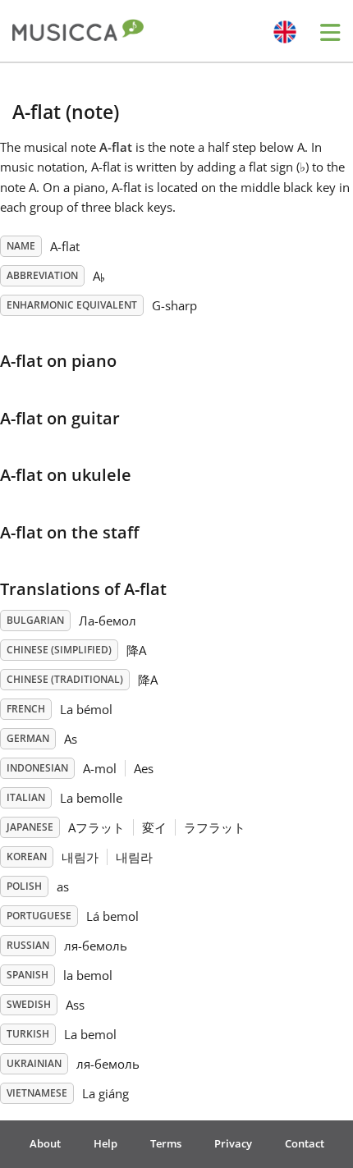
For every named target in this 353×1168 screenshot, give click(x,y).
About (45, 1143)
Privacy (233, 1143)
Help (105, 1143)
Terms (165, 1143)
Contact (304, 1143)
